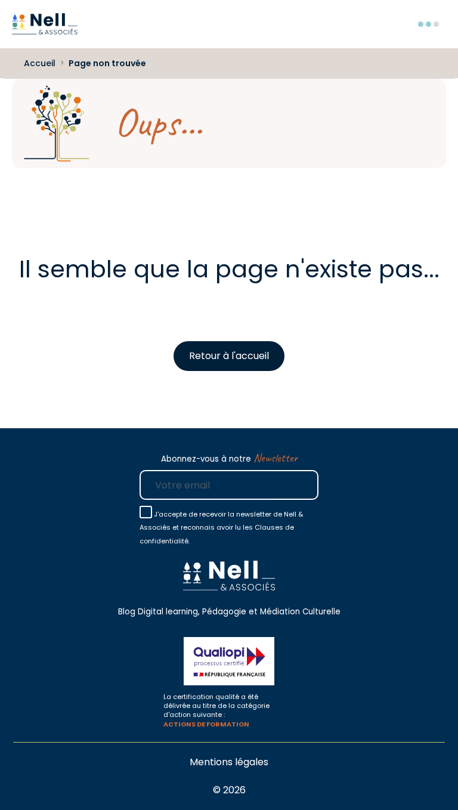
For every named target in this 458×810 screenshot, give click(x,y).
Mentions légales (229, 762)
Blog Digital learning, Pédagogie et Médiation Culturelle (229, 611)
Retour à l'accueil (229, 356)
